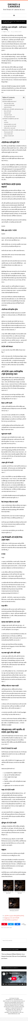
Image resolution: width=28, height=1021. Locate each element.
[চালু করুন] (3, 984)
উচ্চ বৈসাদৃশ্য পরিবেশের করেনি (9, 116)
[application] (14, 978)
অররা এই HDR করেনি (8, 134)
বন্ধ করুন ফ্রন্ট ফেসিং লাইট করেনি (10, 126)
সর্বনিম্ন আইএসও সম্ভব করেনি (9, 128)
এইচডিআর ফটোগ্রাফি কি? (7, 99)
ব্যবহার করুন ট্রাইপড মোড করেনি (10, 124)
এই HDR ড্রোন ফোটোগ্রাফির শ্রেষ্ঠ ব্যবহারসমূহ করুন (12, 109)
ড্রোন (11, 927)
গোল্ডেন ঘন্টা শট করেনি (8, 115)
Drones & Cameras (14, 5)
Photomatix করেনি (8, 132)
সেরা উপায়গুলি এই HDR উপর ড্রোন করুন (10, 118)
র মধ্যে (5, 120)
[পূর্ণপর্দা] (24, 984)
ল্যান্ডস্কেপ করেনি (7, 113)
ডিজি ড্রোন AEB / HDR (9, 103)
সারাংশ (3, 137)
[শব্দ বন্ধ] (22, 984)
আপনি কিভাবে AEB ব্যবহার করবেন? (9, 101)
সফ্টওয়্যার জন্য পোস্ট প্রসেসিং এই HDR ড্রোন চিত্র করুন (13, 130)
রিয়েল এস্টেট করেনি (7, 111)
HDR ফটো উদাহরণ (8, 107)
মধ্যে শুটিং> (6, 122)
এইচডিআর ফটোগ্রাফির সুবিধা (9, 105)
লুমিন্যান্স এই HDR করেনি (9, 135)
